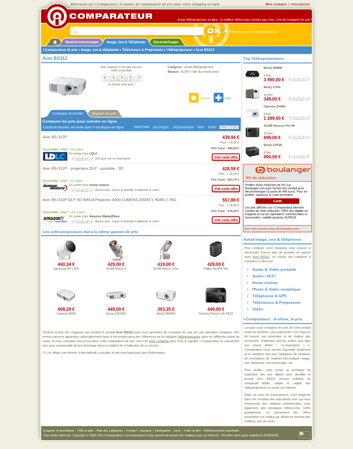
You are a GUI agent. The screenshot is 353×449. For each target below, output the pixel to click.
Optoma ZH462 (274, 106)
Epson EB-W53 (116, 313)
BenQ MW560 (166, 313)
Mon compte (276, 4)
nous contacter (159, 341)
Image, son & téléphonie (100, 50)
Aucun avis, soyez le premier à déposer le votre (127, 189)
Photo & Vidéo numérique (276, 289)
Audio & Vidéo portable (274, 269)
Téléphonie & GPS (269, 296)
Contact (131, 430)
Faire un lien (192, 430)
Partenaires (162, 430)
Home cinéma (265, 282)
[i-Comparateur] (55, 41)
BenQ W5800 (273, 67)
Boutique (161, 127)
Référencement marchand (221, 430)
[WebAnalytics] (304, 434)
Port (212, 127)
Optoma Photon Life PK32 (216, 313)
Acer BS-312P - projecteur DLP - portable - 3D (82, 168)
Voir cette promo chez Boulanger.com (271, 228)
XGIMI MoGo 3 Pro (166, 268)
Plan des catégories (110, 430)
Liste (228, 98)
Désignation (183, 127)
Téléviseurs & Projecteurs (142, 50)
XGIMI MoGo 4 (116, 268)
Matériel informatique (82, 42)
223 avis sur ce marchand (112, 158)
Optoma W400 (66, 313)
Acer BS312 (261, 256)
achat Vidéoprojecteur (198, 67)
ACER (185, 71)
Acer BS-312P (54, 137)
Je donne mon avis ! (121, 84)
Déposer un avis (104, 113)
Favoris (205, 98)
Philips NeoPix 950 (216, 268)
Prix (200, 127)
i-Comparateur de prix (60, 50)
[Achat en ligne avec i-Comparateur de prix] (103, 16)
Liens (177, 430)
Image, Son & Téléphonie (126, 42)
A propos (146, 430)
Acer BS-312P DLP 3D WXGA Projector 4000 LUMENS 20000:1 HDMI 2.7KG (109, 200)
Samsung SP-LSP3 (66, 268)
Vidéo (257, 309)
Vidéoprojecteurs (189, 336)
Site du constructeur (205, 71)
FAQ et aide (85, 430)
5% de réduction (260, 177)
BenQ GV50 (272, 87)
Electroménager (166, 42)
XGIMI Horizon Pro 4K (279, 125)
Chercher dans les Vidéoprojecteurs (253, 31)
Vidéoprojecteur (179, 50)
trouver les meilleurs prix (185, 435)
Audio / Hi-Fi (264, 276)
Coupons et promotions (58, 430)
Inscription (301, 4)
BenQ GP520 (273, 145)
